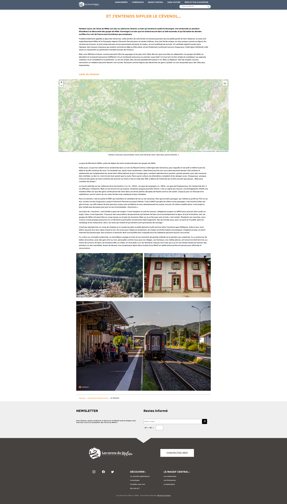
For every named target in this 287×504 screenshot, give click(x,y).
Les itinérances (170, 480)
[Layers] (224, 83)
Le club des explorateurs (140, 476)
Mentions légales (164, 495)
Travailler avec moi (137, 484)
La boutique (134, 480)
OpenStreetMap (207, 151)
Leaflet (193, 151)
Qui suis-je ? (135, 488)
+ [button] (61, 82)
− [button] (61, 85)
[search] (208, 6)
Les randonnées (170, 476)
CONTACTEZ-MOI (177, 452)
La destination (169, 484)
